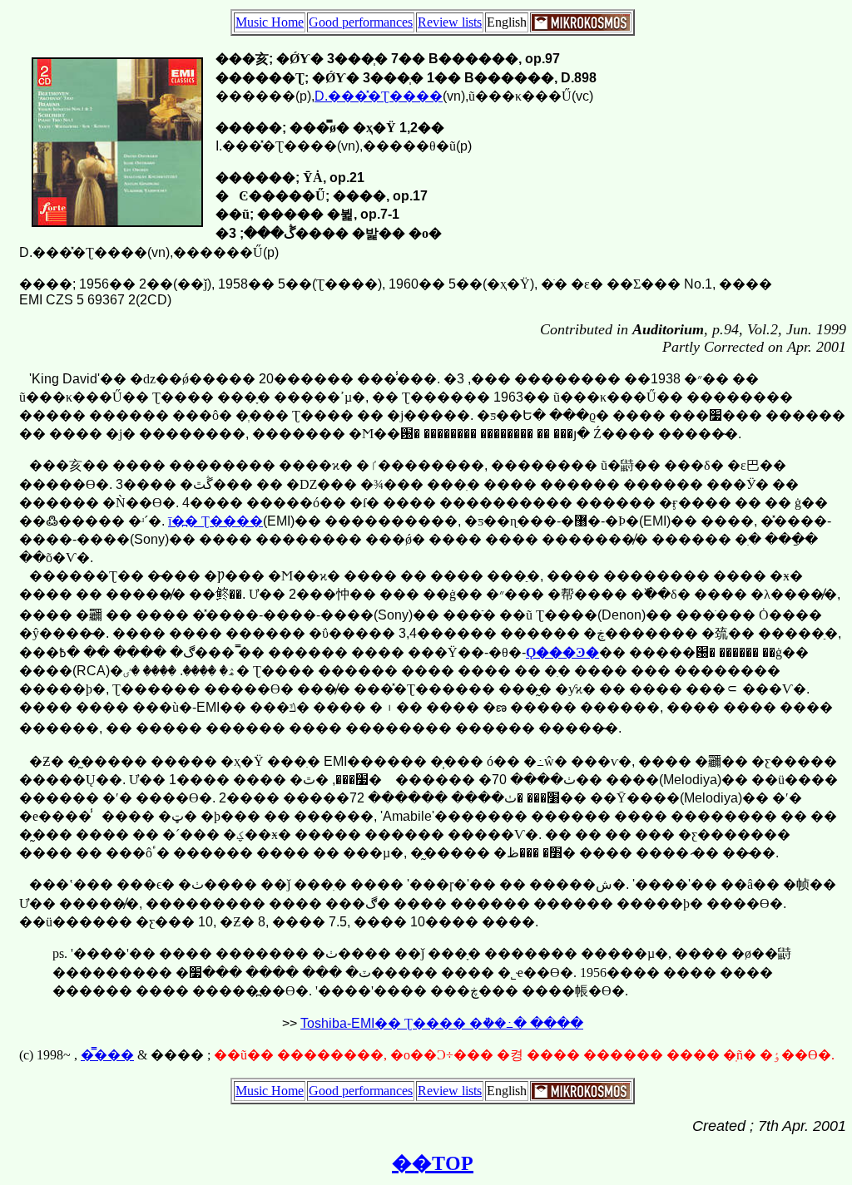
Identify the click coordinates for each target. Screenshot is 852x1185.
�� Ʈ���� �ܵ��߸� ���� (441, 1023)
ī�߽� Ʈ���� (215, 521)
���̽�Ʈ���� (379, 96)
